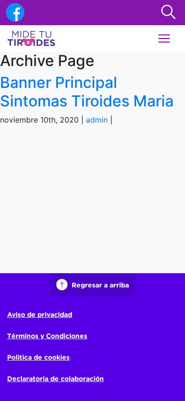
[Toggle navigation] (164, 38)
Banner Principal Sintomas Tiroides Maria (87, 91)
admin (97, 119)
